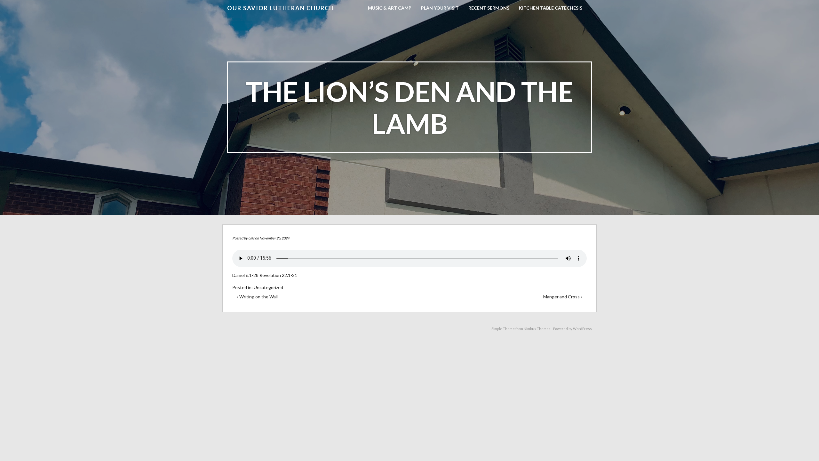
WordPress (582, 329)
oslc (251, 238)
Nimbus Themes (537, 329)
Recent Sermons (488, 8)
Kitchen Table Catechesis (550, 8)
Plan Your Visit (440, 8)
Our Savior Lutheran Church (280, 8)
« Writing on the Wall (257, 296)
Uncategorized (268, 287)
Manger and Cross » (563, 296)
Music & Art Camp (389, 8)
